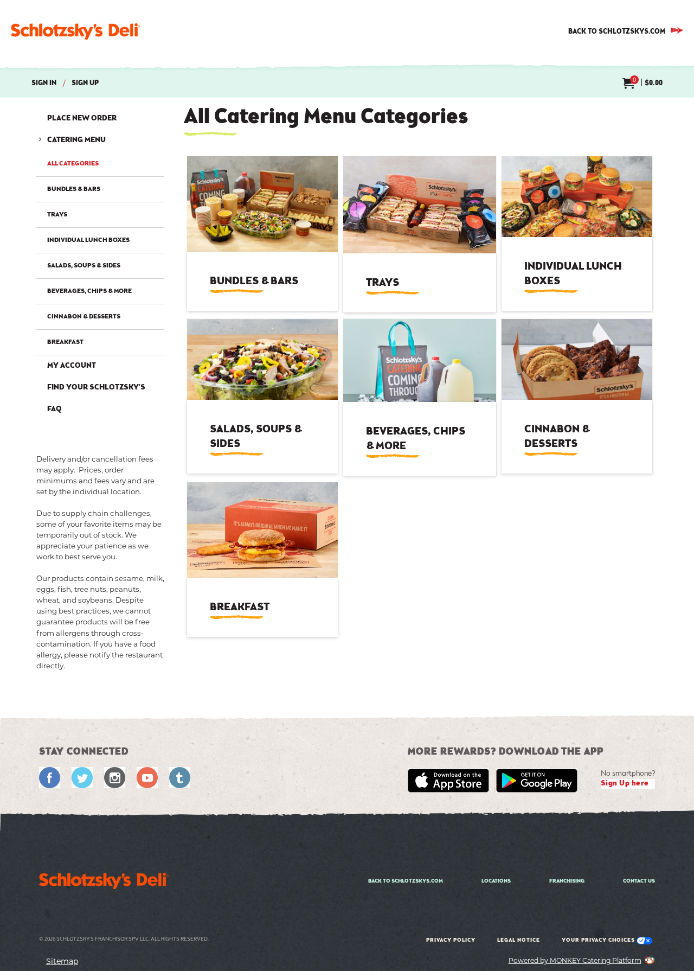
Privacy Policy (450, 940)
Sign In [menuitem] (43, 83)
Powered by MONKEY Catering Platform (575, 960)
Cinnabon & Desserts (83, 317)
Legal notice (518, 940)
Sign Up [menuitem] (85, 83)
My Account (71, 366)
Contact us (639, 881)
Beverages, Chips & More (89, 291)
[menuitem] (642, 84)
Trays (57, 215)
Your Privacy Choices (599, 940)
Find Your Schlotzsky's (96, 388)
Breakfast (65, 342)
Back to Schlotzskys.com (405, 881)
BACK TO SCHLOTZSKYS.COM (616, 31)
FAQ (54, 409)
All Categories (73, 165)
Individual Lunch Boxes (88, 240)
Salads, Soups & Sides (83, 266)
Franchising (566, 881)
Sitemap (62, 961)
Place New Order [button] (82, 119)
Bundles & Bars (73, 189)
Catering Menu (76, 140)
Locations (496, 881)
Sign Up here (625, 784)
